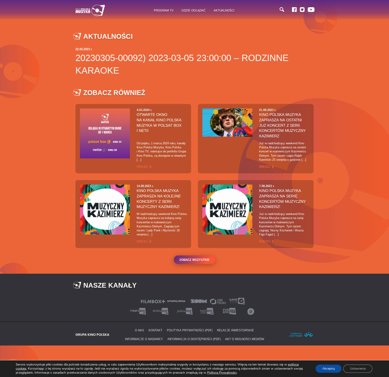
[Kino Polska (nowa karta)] (218, 301)
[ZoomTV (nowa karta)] (199, 301)
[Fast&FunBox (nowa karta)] (205, 311)
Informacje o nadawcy (144, 339)
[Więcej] (105, 133)
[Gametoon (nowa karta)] (237, 301)
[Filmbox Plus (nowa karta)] (153, 301)
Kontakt (155, 330)
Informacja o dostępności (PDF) (194, 339)
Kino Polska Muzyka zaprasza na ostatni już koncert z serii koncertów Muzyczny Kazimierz (282, 125)
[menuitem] (164, 11)
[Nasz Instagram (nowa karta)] (302, 9)
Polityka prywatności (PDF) (190, 330)
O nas (139, 330)
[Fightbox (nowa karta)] (138, 311)
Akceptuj (328, 368)
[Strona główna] (90, 10)
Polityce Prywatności (222, 372)
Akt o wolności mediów (244, 339)
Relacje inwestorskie (235, 330)
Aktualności (224, 10)
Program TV (164, 10)
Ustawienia (358, 368)
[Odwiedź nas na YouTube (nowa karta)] (311, 9)
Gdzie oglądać (193, 10)
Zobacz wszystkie (194, 260)
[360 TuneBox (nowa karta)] (251, 311)
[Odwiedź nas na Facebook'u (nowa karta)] (294, 9)
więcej (142, 166)
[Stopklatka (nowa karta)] (176, 301)
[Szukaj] (282, 9)
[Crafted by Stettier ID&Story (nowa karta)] (301, 334)
